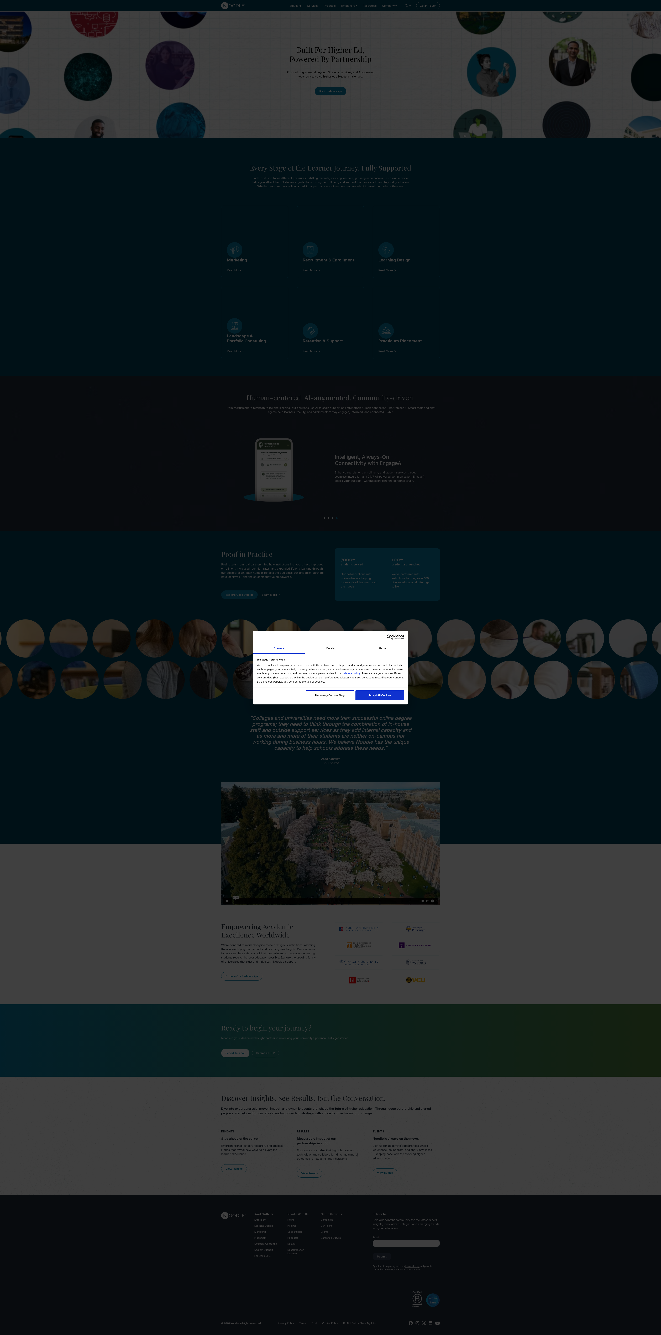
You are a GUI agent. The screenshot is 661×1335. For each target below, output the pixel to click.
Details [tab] (330, 648)
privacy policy (351, 673)
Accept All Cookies (379, 695)
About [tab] (382, 648)
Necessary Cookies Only (330, 695)
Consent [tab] (279, 648)
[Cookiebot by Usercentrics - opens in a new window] (389, 637)
